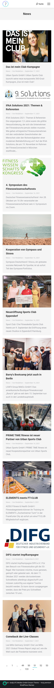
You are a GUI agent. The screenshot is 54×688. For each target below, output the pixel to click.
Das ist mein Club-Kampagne (23, 66)
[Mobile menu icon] (48, 3)
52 (41, 665)
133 (26, 669)
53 (47, 665)
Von (17, 71)
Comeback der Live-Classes (22, 636)
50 (29, 665)
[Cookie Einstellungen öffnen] (5, 684)
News (8, 71)
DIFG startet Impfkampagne (22, 554)
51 (35, 665)
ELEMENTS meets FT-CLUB (22, 497)
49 (23, 665)
